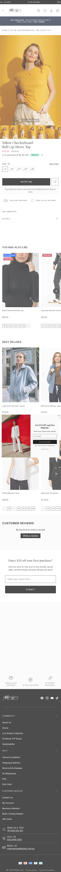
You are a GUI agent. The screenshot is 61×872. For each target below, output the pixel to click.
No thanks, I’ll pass (45, 449)
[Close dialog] (58, 415)
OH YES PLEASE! (45, 442)
